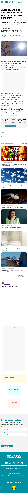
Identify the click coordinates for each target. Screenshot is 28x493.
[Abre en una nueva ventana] (14, 488)
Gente (2, 7)
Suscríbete (7, 446)
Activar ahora (10, 126)
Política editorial (22, 475)
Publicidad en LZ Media (18, 471)
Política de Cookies (7, 478)
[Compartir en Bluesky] (5, 36)
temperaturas (5, 135)
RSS (22, 468)
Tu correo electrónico (5, 432)
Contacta (7, 468)
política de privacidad (17, 443)
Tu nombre (3, 426)
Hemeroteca (17, 468)
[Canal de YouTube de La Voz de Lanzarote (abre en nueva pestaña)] (19, 2)
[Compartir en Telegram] (16, 36)
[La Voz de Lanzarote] (10, 2)
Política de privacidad (13, 475)
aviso (3, 132)
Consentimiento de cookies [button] (19, 478)
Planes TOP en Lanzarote (14, 473)
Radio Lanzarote (8, 471)
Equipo (11, 468)
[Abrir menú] (2, 2)
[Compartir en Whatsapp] (14, 36)
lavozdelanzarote (6, 28)
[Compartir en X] (8, 36)
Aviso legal (4, 475)
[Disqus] (14, 300)
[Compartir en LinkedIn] (11, 36)
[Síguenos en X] (18, 463)
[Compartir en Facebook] (2, 36)
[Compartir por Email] (19, 36)
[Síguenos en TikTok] (21, 463)
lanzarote (4, 138)
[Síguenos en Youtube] (10, 463)
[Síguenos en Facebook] (6, 463)
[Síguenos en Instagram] (14, 463)
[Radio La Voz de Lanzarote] (22, 2)
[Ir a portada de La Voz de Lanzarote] (14, 456)
